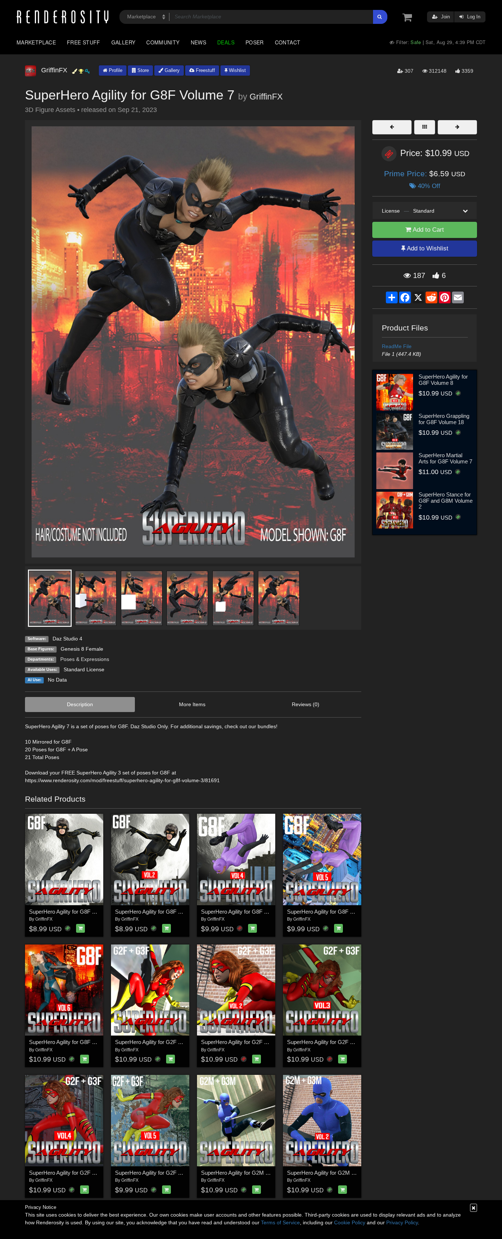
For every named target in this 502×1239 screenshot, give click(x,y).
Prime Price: (406, 173)
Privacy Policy (402, 1222)
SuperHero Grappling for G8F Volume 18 (444, 419)
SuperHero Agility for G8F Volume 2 (157, 912)
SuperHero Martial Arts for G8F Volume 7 (445, 458)
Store (142, 70)
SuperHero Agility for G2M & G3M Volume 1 (253, 1173)
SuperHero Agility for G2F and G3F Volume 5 (169, 1173)
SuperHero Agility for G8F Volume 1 (71, 912)
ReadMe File (397, 346)
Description (80, 704)
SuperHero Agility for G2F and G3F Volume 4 (83, 1173)
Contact (288, 42)
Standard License (84, 669)
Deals (225, 42)
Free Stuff (83, 42)
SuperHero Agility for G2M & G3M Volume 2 (339, 1173)
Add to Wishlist (426, 248)
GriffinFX (266, 96)
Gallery (123, 42)
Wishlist (236, 70)
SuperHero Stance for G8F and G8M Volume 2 (446, 500)
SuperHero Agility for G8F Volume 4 (243, 912)
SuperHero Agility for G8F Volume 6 (71, 1042)
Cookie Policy (349, 1222)
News (198, 42)
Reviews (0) (305, 704)
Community (162, 42)
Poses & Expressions (84, 659)
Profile (114, 70)
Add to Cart (427, 229)
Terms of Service (280, 1222)
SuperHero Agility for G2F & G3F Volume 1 (166, 1042)
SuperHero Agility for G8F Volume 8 (443, 379)
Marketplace (36, 42)
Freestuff (204, 70)
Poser (254, 42)
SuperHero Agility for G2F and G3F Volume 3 (341, 1042)
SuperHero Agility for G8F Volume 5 (329, 912)
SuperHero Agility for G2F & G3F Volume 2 (252, 1042)
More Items (192, 704)
